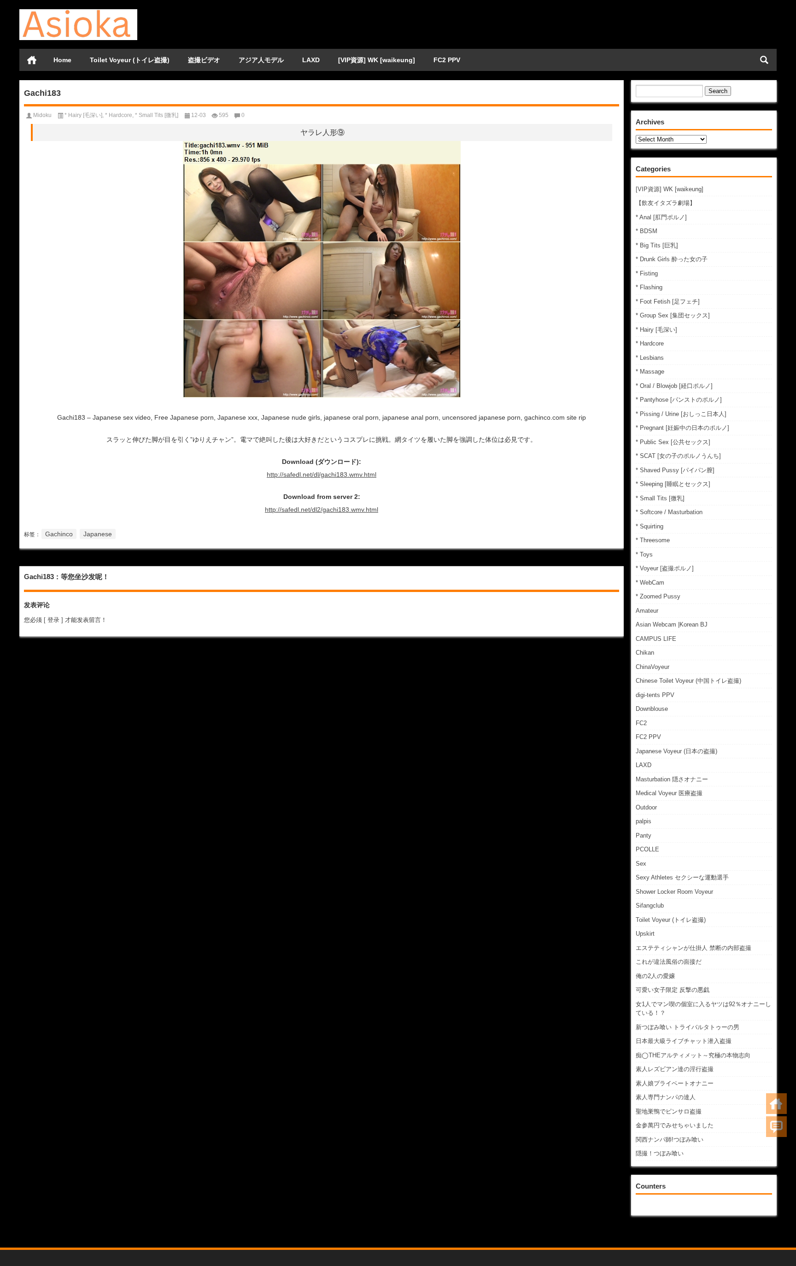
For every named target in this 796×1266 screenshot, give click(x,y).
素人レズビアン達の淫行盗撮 (675, 1069)
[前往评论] (776, 1126)
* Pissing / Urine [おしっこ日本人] (681, 413)
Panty (643, 835)
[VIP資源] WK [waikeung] (376, 60)
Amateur (647, 610)
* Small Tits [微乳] (660, 498)
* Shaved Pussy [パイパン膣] (675, 470)
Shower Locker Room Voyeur (674, 891)
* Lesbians (650, 357)
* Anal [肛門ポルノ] (661, 217)
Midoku (42, 115)
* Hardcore (650, 343)
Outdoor (646, 807)
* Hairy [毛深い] (656, 329)
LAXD (311, 60)
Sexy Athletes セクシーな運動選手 (682, 877)
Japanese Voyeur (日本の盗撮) (676, 751)
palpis (643, 821)
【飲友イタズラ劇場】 (666, 202)
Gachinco (59, 534)
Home (62, 60)
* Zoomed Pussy (658, 596)
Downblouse (652, 708)
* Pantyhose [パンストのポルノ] (679, 399)
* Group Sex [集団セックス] (673, 315)
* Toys (644, 554)
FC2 (641, 723)
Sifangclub (650, 905)
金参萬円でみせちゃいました (675, 1125)
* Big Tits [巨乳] (657, 245)
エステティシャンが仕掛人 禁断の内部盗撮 (693, 947)
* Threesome (653, 540)
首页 (31, 60)
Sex (641, 863)
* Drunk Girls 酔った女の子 (672, 259)
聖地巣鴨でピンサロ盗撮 (669, 1111)
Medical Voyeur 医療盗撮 (669, 793)
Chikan (645, 652)
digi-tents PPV (655, 695)
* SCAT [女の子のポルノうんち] (678, 455)
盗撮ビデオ (204, 60)
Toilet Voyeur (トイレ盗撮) (130, 60)
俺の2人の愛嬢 (655, 976)
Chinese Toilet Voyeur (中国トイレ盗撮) (688, 680)
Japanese (97, 534)
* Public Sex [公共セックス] (673, 442)
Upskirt (645, 933)
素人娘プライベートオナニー (675, 1083)
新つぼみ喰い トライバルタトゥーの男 (687, 1027)
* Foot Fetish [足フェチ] (668, 301)
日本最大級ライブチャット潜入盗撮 (684, 1040)
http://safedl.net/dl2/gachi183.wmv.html (321, 509)
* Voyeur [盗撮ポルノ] (665, 568)
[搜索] (764, 60)
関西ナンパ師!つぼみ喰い (669, 1139)
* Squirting (649, 526)
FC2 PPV (446, 60)
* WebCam (650, 582)
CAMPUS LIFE (656, 638)
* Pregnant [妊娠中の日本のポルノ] (682, 427)
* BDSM (646, 231)
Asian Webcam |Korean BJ (672, 624)
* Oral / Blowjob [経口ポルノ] (674, 385)
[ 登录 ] (53, 619)
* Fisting (647, 273)
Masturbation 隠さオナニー (672, 779)
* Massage (650, 371)
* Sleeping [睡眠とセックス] (673, 484)
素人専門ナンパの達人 (666, 1097)
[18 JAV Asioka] (78, 12)
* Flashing (649, 287)
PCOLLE (647, 849)
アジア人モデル (261, 60)
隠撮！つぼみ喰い (660, 1153)
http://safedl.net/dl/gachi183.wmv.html (321, 474)
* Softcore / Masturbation (669, 512)
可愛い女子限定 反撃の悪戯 (672, 989)
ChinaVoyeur (652, 666)
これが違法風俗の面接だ (669, 961)
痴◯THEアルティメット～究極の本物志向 (693, 1055)
